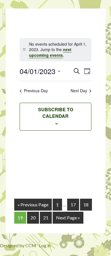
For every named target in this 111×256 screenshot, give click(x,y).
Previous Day (36, 90)
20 (33, 217)
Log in (45, 245)
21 (45, 217)
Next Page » (68, 217)
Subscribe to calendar (55, 112)
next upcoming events (50, 52)
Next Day (79, 90)
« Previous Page (33, 204)
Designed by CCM (18, 245)
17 (73, 204)
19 (20, 217)
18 (86, 204)
